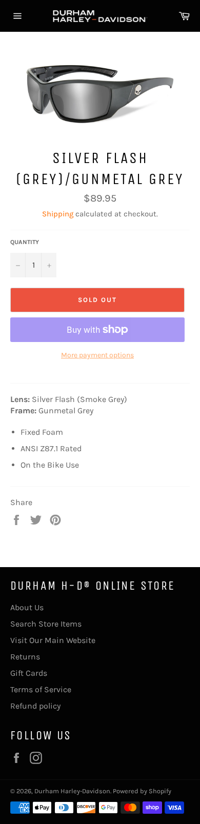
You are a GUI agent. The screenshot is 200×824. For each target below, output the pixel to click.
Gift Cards (28, 673)
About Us (27, 607)
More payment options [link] (97, 355)
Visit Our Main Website (52, 640)
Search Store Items (46, 624)
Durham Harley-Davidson (72, 791)
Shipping (57, 213)
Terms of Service (40, 689)
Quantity (24, 242)
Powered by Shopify (142, 791)
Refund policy (35, 706)
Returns (25, 656)
